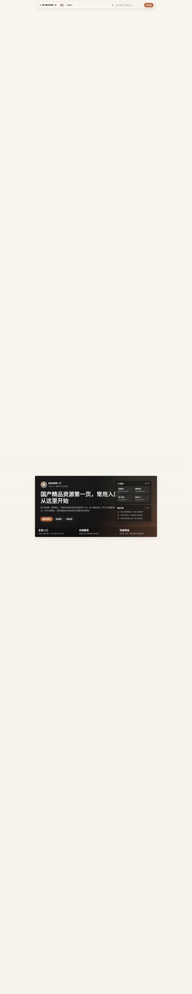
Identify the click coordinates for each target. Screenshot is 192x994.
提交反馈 (149, 5)
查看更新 (59, 519)
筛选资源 (69, 519)
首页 (61, 5)
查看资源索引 (46, 519)
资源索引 (69, 5)
